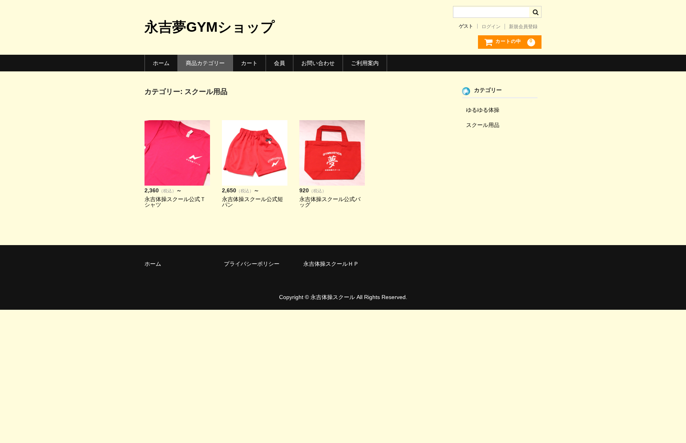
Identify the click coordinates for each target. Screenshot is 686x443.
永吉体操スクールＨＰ (331, 264)
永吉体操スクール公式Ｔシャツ (175, 202)
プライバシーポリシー (251, 264)
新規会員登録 (523, 26)
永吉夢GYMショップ (210, 27)
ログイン (491, 26)
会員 (279, 63)
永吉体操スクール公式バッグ (329, 202)
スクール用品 (482, 125)
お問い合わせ (318, 63)
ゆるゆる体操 (482, 110)
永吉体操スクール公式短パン (252, 202)
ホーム (161, 63)
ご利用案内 (365, 63)
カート (249, 63)
